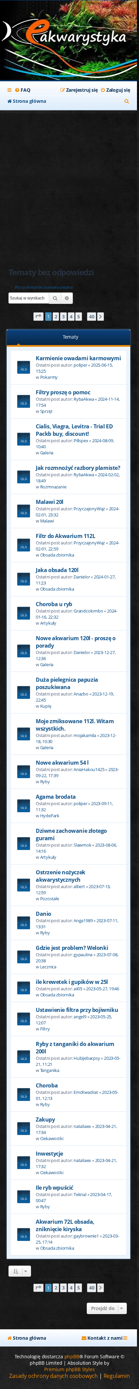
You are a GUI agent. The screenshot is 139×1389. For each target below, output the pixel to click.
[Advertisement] (69, 182)
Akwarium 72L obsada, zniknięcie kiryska (65, 1225)
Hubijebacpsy (87, 1058)
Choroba (47, 1085)
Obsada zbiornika (57, 555)
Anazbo (81, 694)
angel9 (80, 1017)
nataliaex (82, 1126)
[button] (38, 316)
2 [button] (56, 316)
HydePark (49, 816)
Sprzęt (46, 411)
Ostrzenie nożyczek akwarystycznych (60, 876)
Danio (43, 913)
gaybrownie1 (86, 1236)
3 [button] (63, 316)
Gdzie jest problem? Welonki (72, 948)
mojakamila (85, 735)
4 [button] (71, 316)
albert (79, 886)
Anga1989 (83, 920)
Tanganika (49, 1070)
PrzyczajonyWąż (89, 509)
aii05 (78, 989)
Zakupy (45, 1119)
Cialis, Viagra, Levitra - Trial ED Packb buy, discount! (74, 430)
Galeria (47, 453)
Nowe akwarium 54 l (62, 762)
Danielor (82, 577)
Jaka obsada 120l (57, 570)
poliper (80, 365)
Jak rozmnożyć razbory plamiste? (78, 468)
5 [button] (78, 316)
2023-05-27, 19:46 (102, 989)
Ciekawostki (51, 1138)
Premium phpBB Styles (69, 1369)
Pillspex (81, 440)
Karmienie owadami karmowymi (78, 358)
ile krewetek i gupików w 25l (72, 982)
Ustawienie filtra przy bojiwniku (77, 1010)
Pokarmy (49, 377)
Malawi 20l (49, 502)
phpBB (71, 1356)
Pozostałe (49, 899)
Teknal (80, 1194)
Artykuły (48, 623)
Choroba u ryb (54, 604)
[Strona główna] (68, 34)
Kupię (45, 706)
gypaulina (83, 955)
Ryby (45, 781)
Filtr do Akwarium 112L (65, 536)
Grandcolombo (88, 611)
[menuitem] (22, 90)
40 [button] (91, 316)
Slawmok (82, 845)
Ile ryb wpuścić (54, 1187)
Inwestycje (49, 1153)
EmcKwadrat (86, 1092)
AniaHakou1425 (89, 769)
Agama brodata (56, 796)
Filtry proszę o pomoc (63, 392)
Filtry (45, 1029)
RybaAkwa (84, 399)
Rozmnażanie (53, 487)
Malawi (47, 521)
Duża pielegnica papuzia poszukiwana (67, 683)
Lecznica (48, 967)
